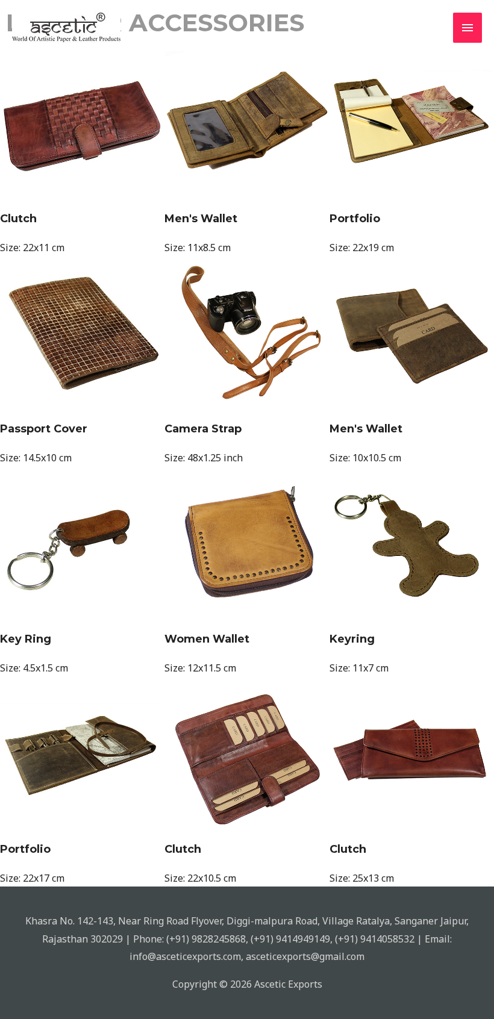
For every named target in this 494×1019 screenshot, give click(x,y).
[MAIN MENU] (467, 28)
